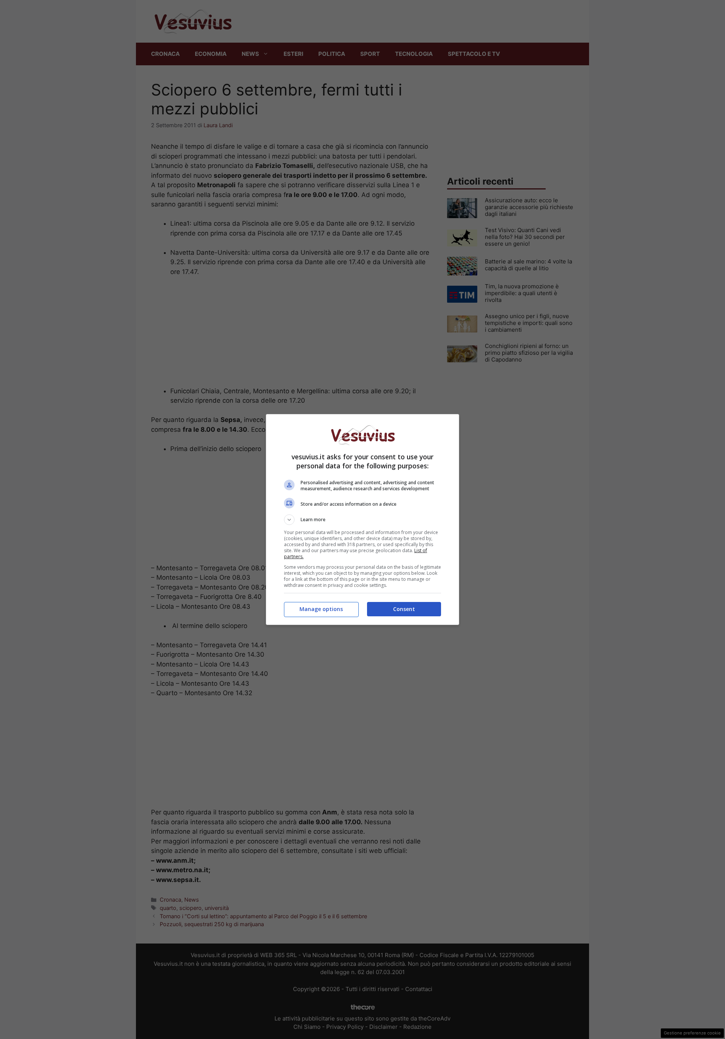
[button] (362, 519)
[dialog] (362, 519)
